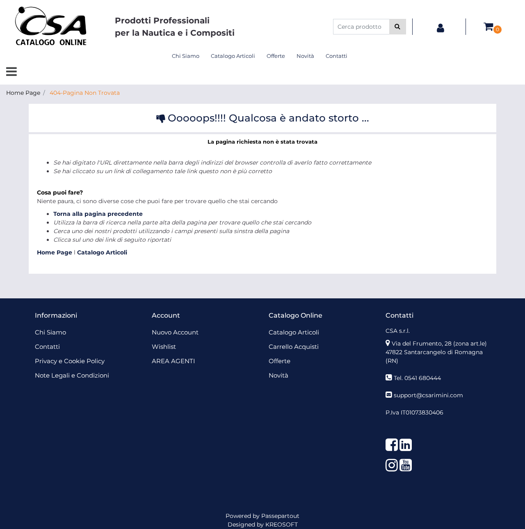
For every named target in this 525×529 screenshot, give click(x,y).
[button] (397, 26)
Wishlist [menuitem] (164, 346)
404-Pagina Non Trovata (85, 92)
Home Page (23, 92)
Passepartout (280, 516)
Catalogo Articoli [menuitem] (233, 56)
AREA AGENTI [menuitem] (173, 361)
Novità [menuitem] (305, 56)
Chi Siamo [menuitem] (185, 56)
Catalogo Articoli (102, 252)
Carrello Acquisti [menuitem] (294, 346)
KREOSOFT (281, 524)
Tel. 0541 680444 (417, 378)
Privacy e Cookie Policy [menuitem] (70, 361)
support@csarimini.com (428, 395)
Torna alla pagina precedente (98, 214)
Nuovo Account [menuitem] (175, 332)
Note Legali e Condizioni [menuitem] (72, 375)
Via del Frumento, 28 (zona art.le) (439, 343)
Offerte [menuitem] (276, 56)
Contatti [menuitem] (336, 56)
